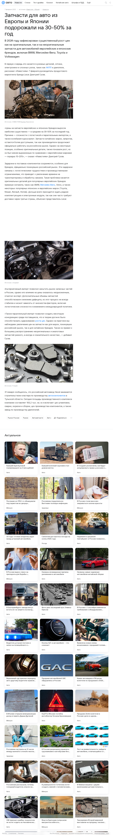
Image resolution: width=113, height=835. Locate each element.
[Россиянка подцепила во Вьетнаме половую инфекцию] (56, 493)
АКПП (49, 67)
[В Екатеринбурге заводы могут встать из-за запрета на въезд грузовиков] (21, 600)
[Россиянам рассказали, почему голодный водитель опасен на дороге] (21, 777)
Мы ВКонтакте (54, 833)
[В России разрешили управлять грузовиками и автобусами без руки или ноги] (56, 741)
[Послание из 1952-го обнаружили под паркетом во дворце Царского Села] (21, 493)
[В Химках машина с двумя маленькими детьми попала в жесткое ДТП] (91, 777)
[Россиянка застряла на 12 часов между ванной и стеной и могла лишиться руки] (21, 741)
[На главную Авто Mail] (8, 2)
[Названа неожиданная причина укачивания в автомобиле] (56, 564)
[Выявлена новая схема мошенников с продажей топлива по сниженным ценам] (91, 635)
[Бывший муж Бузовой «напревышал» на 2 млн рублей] (21, 458)
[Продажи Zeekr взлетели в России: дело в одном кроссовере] (91, 706)
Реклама (21, 833)
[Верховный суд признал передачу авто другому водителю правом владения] (21, 670)
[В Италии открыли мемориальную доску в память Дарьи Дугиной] (21, 706)
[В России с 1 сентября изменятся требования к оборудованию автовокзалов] (91, 600)
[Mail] (3, 2)
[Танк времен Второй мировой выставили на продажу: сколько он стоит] (91, 812)
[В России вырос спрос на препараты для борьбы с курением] (21, 564)
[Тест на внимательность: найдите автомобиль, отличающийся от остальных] (91, 741)
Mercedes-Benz (47, 185)
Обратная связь (99, 833)
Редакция (64, 833)
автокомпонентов (56, 395)
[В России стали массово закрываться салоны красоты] (91, 493)
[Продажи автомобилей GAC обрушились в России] (56, 670)
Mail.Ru (4, 833)
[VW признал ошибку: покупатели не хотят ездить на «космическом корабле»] (21, 812)
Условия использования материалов (81, 833)
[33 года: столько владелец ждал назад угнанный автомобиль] (21, 529)
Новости (46, 9)
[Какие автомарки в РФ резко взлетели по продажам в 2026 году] (91, 670)
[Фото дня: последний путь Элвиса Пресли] (56, 600)
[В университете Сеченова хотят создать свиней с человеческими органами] (56, 777)
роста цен (40, 321)
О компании (12, 833)
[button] (39, 99)
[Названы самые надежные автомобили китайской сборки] (91, 564)
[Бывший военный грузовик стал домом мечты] (56, 458)
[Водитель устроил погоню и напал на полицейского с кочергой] (21, 635)
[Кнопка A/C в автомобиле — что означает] (56, 635)
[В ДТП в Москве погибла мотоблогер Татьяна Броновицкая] (56, 706)
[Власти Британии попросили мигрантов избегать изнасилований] (56, 812)
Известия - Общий (33, 9)
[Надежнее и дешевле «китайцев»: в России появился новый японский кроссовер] (91, 529)
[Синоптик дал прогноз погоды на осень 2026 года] (56, 529)
